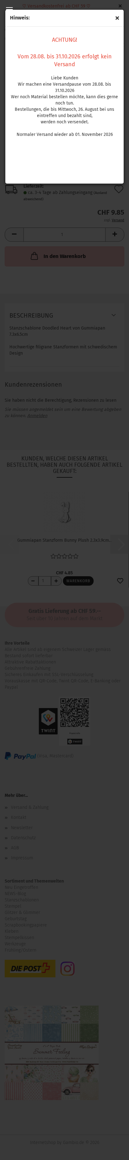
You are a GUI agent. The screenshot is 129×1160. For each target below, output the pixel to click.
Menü (9, 9)
